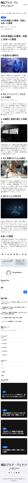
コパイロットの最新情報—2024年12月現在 (12, 321)
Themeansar (14, 480)
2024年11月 (4, 355)
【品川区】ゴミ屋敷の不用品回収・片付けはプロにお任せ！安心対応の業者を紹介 (13, 433)
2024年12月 (4, 351)
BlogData (21, 478)
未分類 (3, 17)
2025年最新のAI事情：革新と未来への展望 (12, 317)
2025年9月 (4, 340)
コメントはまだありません (7, 29)
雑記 (3, 375)
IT (2, 368)
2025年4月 (4, 343)
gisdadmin (18, 272)
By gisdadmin (6, 26)
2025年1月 (4, 347)
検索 (2, 287)
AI (2, 364)
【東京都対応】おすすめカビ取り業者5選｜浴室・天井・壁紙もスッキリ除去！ (14, 415)
